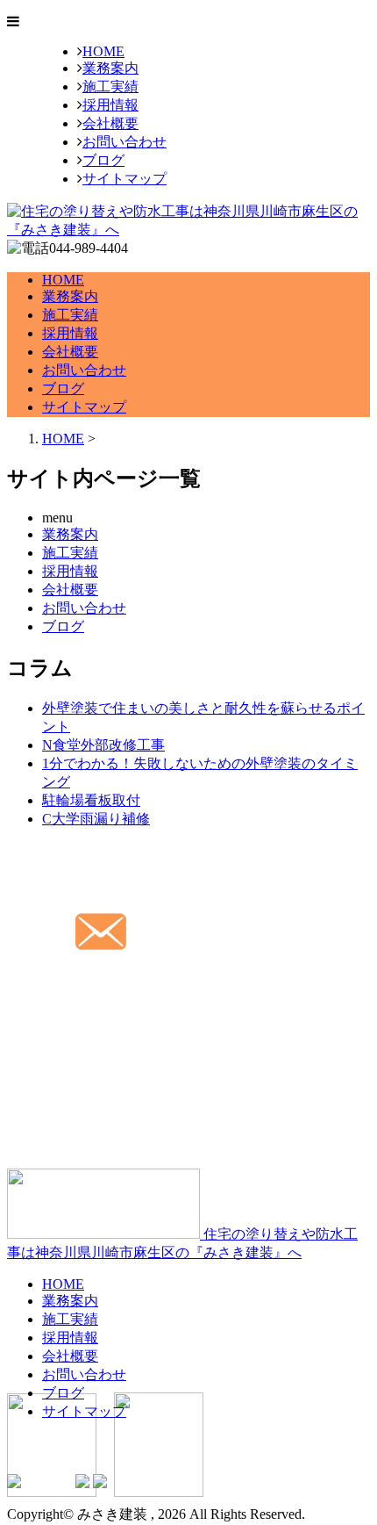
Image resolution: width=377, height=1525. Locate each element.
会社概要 (110, 123)
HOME (103, 51)
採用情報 (110, 104)
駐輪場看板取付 (91, 800)
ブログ (103, 160)
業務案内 (110, 68)
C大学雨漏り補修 (96, 818)
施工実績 (110, 86)
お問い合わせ (124, 141)
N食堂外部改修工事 (103, 744)
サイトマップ (124, 178)
